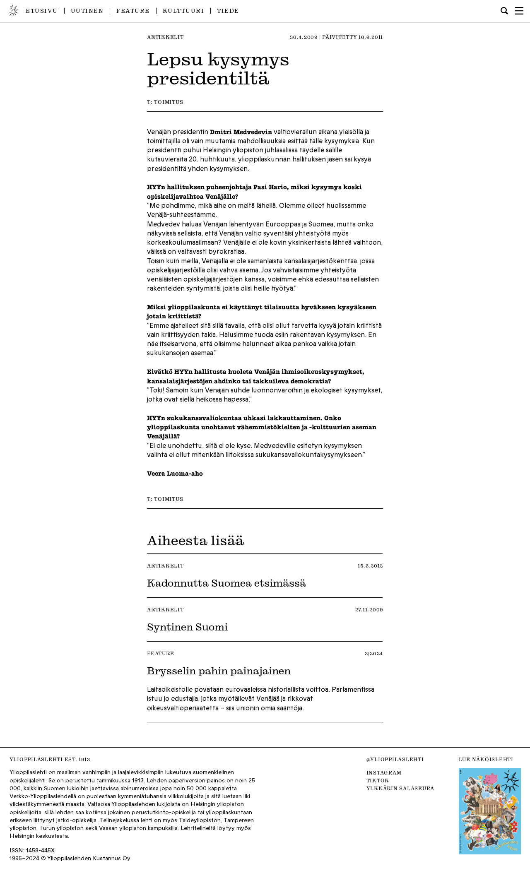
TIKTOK (378, 780)
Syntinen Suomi (187, 627)
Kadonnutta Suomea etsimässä (226, 583)
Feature (133, 10)
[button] (519, 10)
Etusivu (42, 10)
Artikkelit (165, 37)
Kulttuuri (184, 10)
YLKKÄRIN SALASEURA (400, 788)
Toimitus (168, 102)
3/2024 (374, 653)
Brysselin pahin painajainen (219, 670)
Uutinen (87, 10)
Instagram (384, 773)
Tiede (228, 10)
